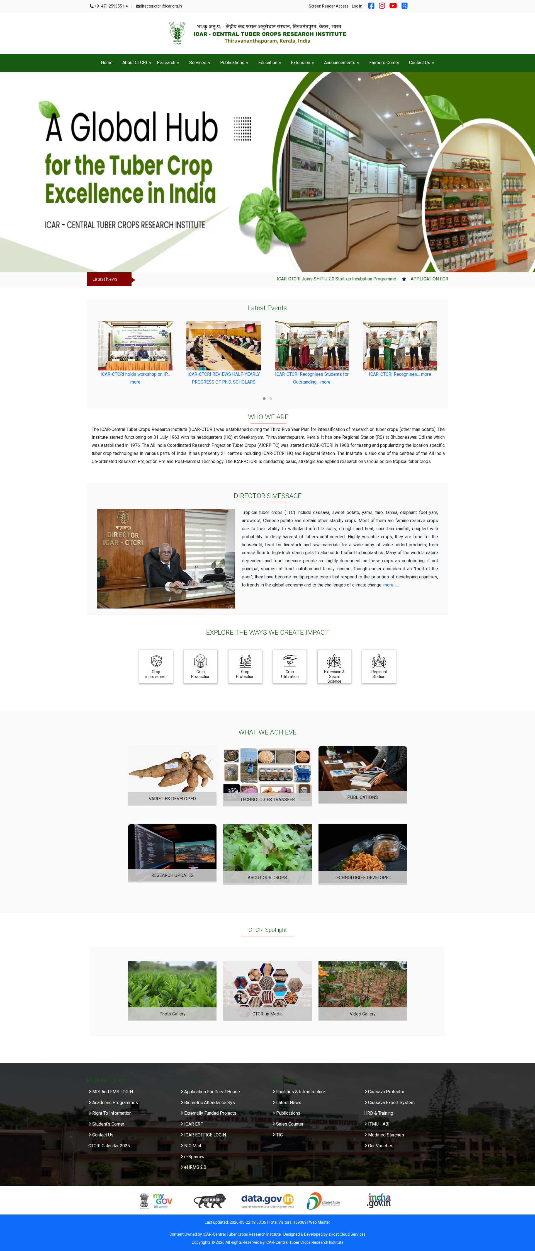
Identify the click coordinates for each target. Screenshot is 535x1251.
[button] (264, 398)
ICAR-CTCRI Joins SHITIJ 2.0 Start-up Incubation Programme (286, 279)
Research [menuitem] (164, 64)
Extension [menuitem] (298, 64)
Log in (357, 6)
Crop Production (200, 674)
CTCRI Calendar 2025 (109, 1145)
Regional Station (379, 674)
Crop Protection (245, 674)
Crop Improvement (156, 674)
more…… (391, 585)
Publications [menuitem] (230, 64)
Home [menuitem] (107, 62)
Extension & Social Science (334, 676)
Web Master (319, 1222)
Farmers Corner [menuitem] (384, 62)
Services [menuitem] (195, 64)
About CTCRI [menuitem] (132, 64)
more (237, 382)
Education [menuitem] (265, 64)
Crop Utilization (290, 674)
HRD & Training (378, 1113)
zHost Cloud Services (347, 1234)
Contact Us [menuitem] (417, 64)
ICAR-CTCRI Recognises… (306, 374)
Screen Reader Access (329, 6)
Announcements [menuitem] (337, 64)
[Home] (267, 33)
